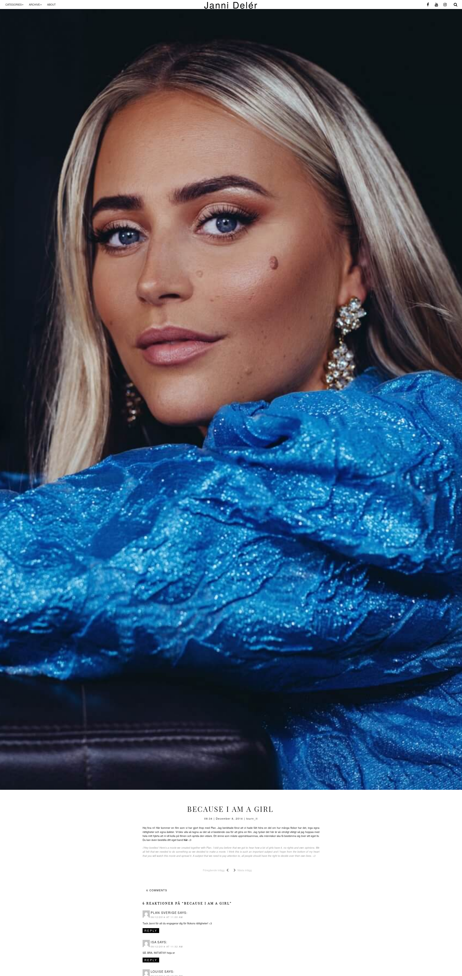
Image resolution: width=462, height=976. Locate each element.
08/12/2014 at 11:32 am (167, 946)
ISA (154, 942)
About (51, 4)
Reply (150, 931)
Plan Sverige (164, 912)
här (186, 840)
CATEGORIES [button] (13, 4)
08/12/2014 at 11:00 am (167, 917)
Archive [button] (34, 4)
